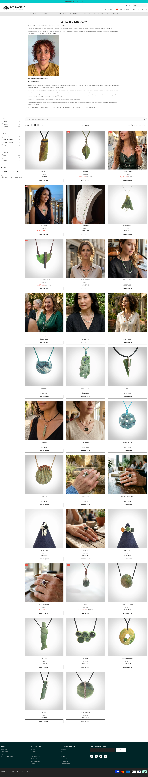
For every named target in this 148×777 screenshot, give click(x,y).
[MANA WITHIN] (85, 366)
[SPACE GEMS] (127, 528)
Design (5, 134)
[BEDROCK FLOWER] (127, 582)
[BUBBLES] (85, 637)
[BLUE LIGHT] (44, 366)
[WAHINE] (44, 637)
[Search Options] (145, 119)
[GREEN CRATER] (85, 312)
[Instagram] (96, 756)
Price (4, 167)
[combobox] (138, 5)
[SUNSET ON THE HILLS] (127, 312)
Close (146, 1)
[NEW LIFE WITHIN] (127, 637)
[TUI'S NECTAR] (127, 204)
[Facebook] (91, 756)
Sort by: (136, 125)
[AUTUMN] (85, 150)
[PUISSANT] (44, 420)
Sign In (133, 9)
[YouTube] (100, 756)
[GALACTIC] (127, 366)
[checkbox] (11, 121)
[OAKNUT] (85, 582)
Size (4, 118)
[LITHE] (44, 691)
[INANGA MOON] (85, 691)
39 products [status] (86, 125)
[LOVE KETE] (44, 150)
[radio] (32, 125)
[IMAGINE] (85, 528)
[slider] (2, 175)
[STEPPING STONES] (127, 150)
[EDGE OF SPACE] (127, 420)
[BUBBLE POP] (44, 312)
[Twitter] (105, 756)
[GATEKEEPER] (44, 528)
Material (5, 152)
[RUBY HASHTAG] (44, 582)
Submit (121, 750)
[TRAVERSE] (44, 204)
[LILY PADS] (85, 204)
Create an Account (142, 9)
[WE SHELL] (44, 474)
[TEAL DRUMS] (127, 258)
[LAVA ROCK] (85, 474)
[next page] (89, 731)
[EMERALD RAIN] (85, 258)
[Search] (140, 5)
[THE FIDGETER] (85, 420)
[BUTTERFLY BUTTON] (127, 474)
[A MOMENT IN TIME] (44, 258)
